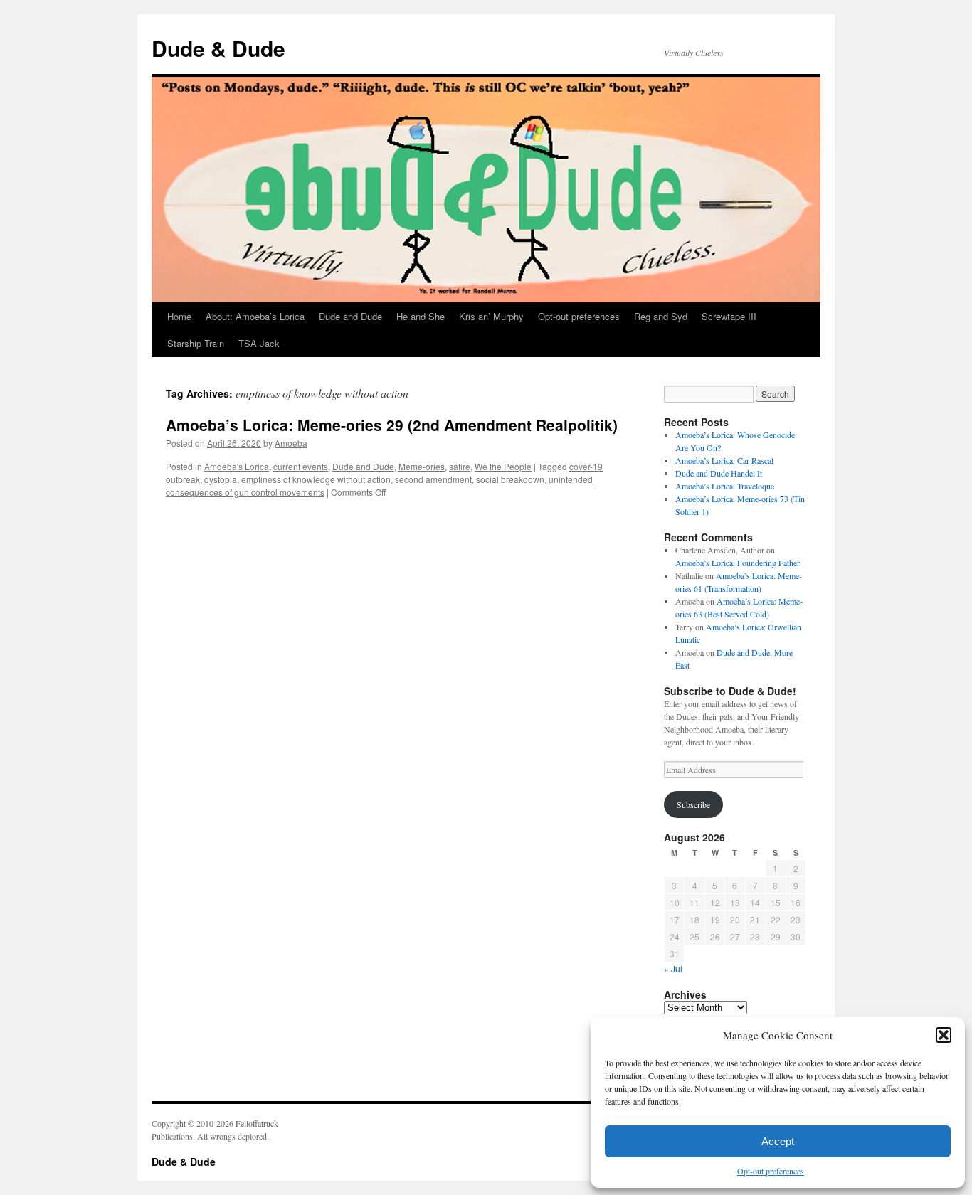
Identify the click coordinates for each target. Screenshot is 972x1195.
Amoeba (291, 443)
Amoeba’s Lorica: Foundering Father (737, 562)
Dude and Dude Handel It (718, 473)
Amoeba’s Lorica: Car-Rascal (724, 460)
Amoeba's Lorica (236, 466)
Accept (777, 1141)
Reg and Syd (660, 316)
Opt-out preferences (770, 1171)
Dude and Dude (350, 316)
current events (300, 466)
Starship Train (195, 343)
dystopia (220, 479)
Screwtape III (729, 316)
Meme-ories (421, 466)
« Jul (673, 968)
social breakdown (510, 479)
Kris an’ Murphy (491, 316)
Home (179, 316)
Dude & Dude (218, 48)
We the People (503, 466)
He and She (420, 316)
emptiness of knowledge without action (316, 479)
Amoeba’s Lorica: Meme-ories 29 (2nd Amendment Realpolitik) (392, 424)
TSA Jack (259, 343)
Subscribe (693, 804)
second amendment (433, 479)
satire (459, 466)
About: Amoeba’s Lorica (255, 316)
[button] (943, 1035)
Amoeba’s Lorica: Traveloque (724, 486)
